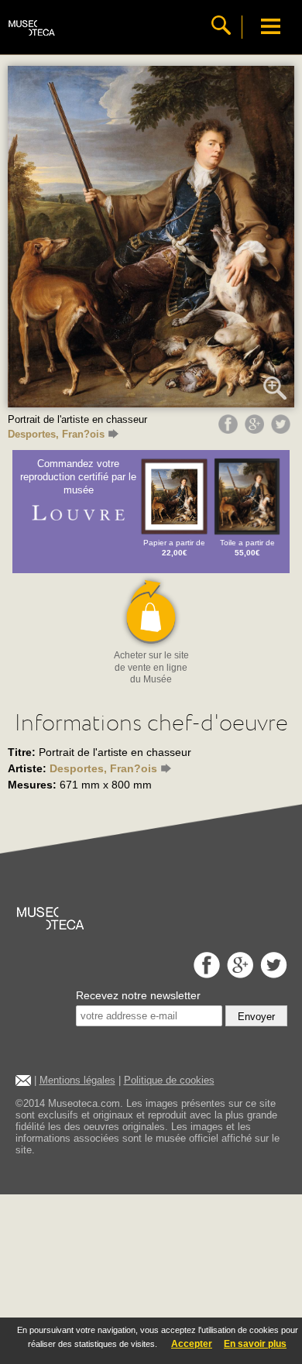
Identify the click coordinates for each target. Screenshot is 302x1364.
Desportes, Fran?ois (56, 434)
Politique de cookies (169, 1080)
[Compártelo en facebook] (230, 430)
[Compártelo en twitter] (282, 430)
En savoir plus (255, 1343)
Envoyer (256, 1016)
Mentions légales (77, 1080)
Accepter (191, 1343)
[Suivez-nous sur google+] (238, 974)
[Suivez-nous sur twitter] (271, 974)
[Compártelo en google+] (256, 430)
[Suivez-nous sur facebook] (205, 974)
